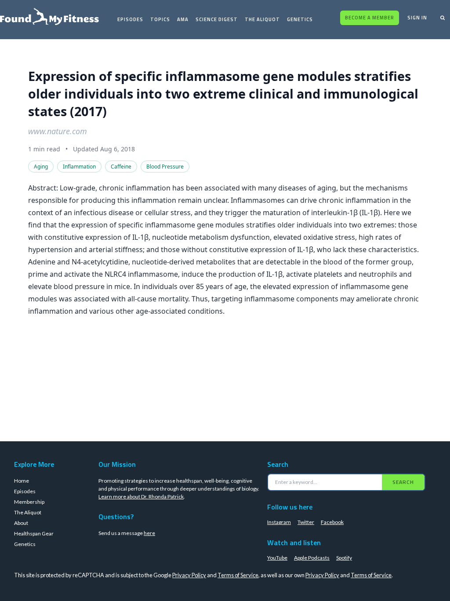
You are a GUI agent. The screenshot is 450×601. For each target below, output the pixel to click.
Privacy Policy (189, 575)
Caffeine (121, 166)
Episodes (130, 19)
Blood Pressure (165, 166)
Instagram (279, 522)
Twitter (306, 522)
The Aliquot (262, 19)
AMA (183, 19)
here (149, 533)
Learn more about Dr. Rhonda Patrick (141, 496)
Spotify (344, 557)
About (21, 523)
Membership (29, 501)
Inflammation (79, 166)
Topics (160, 19)
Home (21, 480)
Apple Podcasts (312, 557)
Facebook (332, 522)
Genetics (300, 19)
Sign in (417, 17)
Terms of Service (238, 575)
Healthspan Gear (34, 533)
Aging (41, 166)
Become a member (369, 17)
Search (403, 482)
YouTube (277, 557)
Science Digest (217, 19)
